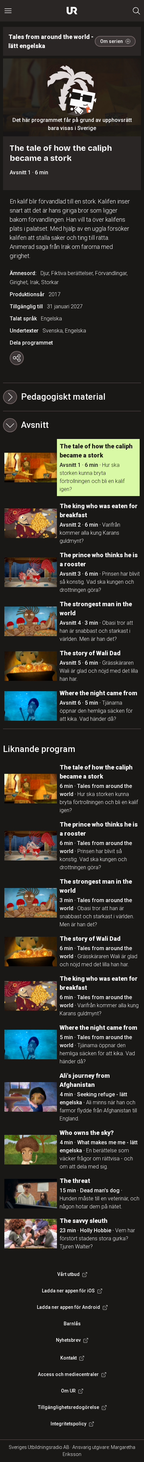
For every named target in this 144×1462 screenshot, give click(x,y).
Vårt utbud (68, 1274)
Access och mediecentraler (68, 1374)
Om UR (68, 1390)
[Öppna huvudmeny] (8, 11)
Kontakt (68, 1358)
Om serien (111, 41)
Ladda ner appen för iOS (68, 1290)
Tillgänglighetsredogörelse (68, 1407)
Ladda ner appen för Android (68, 1307)
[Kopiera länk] (17, 358)
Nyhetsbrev (68, 1340)
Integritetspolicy (68, 1423)
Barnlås (72, 1323)
